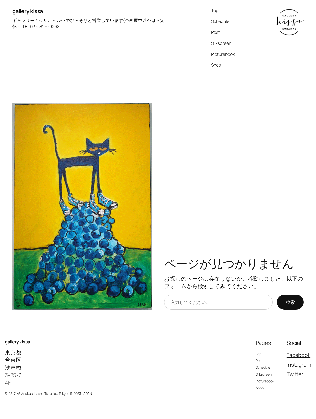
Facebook (298, 355)
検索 (290, 302)
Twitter (295, 374)
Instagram (299, 364)
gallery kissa (27, 11)
